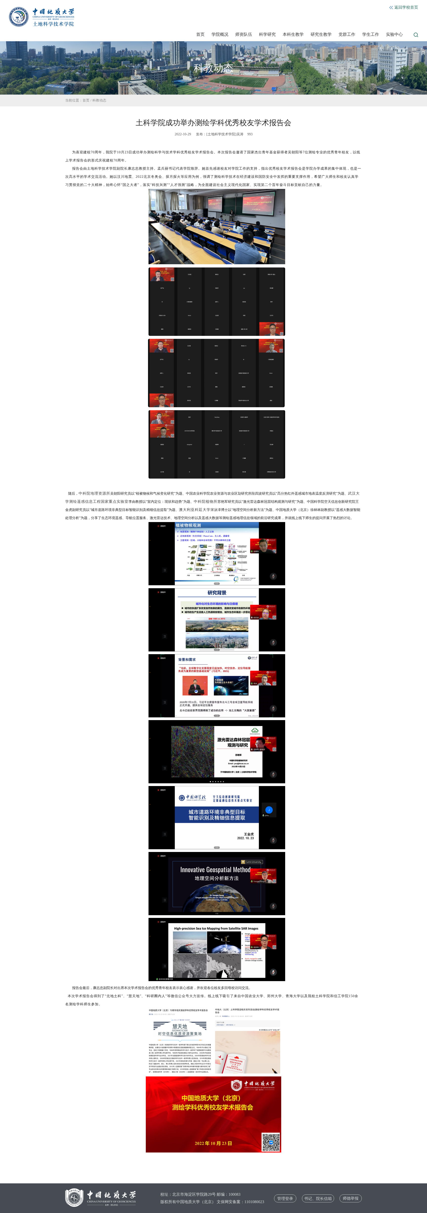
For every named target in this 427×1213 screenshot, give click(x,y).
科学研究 (267, 34)
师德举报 (351, 1198)
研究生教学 (321, 34)
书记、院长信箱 (318, 1198)
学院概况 (220, 34)
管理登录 (285, 1198)
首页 (200, 34)
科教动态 (99, 100)
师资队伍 (243, 34)
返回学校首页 (405, 7)
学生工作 (370, 34)
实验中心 (394, 34)
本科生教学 (293, 34)
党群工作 (347, 34)
